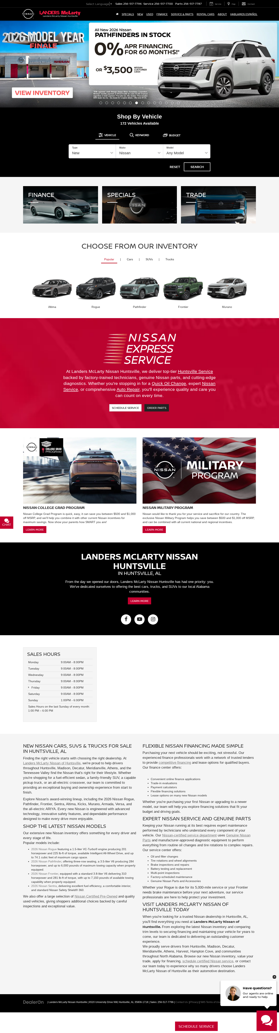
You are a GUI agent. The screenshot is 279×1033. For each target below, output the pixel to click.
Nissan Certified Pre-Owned (96, 896)
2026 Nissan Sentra (44, 886)
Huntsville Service (195, 371)
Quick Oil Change (169, 383)
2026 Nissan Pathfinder (46, 861)
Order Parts (156, 408)
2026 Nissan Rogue (44, 849)
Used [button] (149, 14)
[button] (100, 103)
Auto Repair (128, 389)
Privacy (194, 1002)
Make (122, 147)
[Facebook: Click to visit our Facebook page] (126, 619)
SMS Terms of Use (210, 1002)
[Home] (117, 14)
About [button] (222, 14)
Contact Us (181, 1002)
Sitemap (227, 1002)
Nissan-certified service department (189, 835)
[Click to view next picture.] (272, 63)
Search (197, 166)
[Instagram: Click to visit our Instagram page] (153, 619)
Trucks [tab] (169, 259)
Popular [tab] (109, 259)
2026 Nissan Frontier (44, 873)
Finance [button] (162, 14)
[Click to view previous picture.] (7, 63)
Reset (175, 166)
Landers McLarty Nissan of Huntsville (51, 763)
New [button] (140, 14)
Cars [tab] (130, 259)
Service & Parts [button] (182, 14)
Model (169, 147)
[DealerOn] (33, 1002)
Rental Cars (205, 14)
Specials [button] (128, 14)
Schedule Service (125, 408)
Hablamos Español (243, 14)
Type (75, 147)
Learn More (35, 529)
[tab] (107, 135)
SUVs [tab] (149, 259)
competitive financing (175, 763)
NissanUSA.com (242, 1002)
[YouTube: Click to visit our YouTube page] (139, 619)
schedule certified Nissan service (207, 961)
